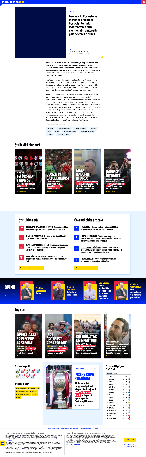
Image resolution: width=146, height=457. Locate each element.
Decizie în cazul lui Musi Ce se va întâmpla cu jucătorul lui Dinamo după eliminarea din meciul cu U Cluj (58, 171)
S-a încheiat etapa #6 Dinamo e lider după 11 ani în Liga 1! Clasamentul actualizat (28, 171)
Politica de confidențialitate (69, 428)
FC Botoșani (112, 411)
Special (128, 2)
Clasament (109, 373)
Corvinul (111, 392)
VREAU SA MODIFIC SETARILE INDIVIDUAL (130, 445)
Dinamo (111, 379)
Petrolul (111, 403)
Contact (96, 428)
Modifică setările (86, 428)
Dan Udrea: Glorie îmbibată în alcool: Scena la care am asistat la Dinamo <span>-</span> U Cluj (98, 290)
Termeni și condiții (53, 428)
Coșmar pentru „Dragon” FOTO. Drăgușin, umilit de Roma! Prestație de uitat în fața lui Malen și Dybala (44, 228)
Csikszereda (112, 418)
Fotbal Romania (90, 2)
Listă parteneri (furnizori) (73, 444)
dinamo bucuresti (22, 391)
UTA (110, 416)
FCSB (110, 382)
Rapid (111, 384)
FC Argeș (111, 390)
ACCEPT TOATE (130, 439)
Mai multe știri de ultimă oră (32, 268)
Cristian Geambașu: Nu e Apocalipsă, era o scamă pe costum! (130, 290)
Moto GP (71, 11)
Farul (110, 395)
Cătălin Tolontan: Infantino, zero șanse (67, 290)
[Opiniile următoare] (14, 295)
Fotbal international (106, 2)
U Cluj (111, 397)
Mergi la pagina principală (87, 268)
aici (25, 448)
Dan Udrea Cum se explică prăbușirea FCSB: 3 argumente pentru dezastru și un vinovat (100, 228)
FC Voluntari (112, 413)
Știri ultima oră (28, 220)
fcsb (18, 397)
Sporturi (119, 2)
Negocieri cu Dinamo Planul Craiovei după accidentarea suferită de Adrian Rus (100, 260)
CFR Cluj (34, 391)
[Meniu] (143, 2)
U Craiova (112, 387)
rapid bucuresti (34, 388)
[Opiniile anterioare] (6, 295)
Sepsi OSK (112, 405)
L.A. (71, 49)
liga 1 (35, 394)
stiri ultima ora (21, 388)
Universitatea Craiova (23, 394)
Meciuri (115, 373)
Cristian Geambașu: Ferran (35, 290)
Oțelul (111, 400)
